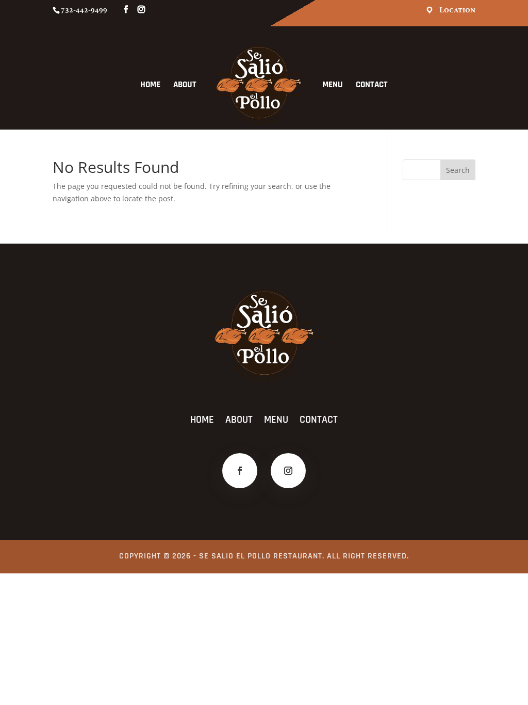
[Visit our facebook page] (125, 10)
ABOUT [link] (184, 85)
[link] (258, 85)
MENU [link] (332, 85)
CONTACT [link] (372, 85)
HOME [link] (150, 85)
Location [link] (457, 10)
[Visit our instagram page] (141, 10)
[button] (457, 169)
